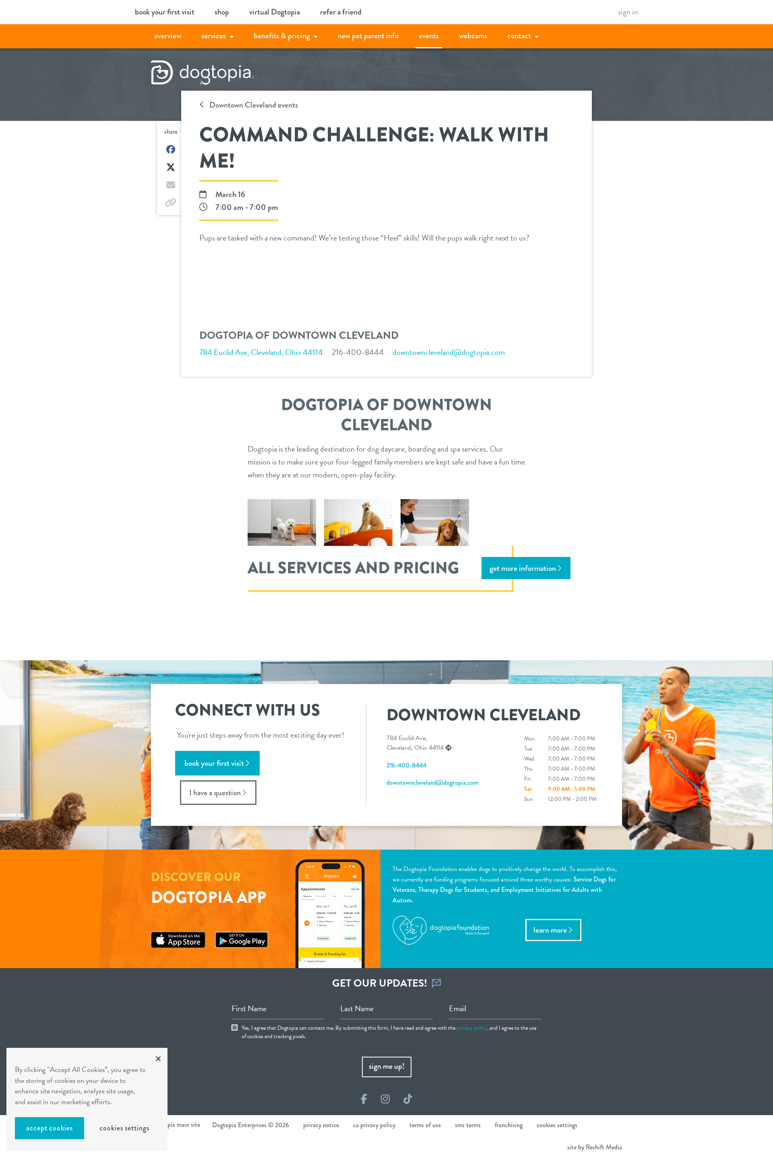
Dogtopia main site (175, 1124)
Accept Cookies (49, 1128)
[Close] (158, 1059)
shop (222, 12)
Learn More (550, 930)
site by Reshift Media (594, 1147)
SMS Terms (468, 1125)
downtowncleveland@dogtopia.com (449, 352)
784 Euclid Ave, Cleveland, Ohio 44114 (261, 352)
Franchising (509, 1125)
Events (429, 35)
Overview (167, 35)
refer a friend (341, 12)
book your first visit (164, 12)
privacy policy (472, 1028)
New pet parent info (368, 35)
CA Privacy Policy (374, 1125)
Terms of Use (425, 1125)
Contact (519, 35)
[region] (86, 1099)
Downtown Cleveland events (253, 105)
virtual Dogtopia (274, 12)
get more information (523, 568)
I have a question (215, 792)
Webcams (473, 35)
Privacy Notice (321, 1125)
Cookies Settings (124, 1128)
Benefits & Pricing (282, 35)
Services (213, 35)
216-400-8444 (358, 352)
